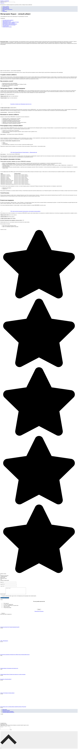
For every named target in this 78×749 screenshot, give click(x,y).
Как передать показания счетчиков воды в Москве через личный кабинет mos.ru (15, 654)
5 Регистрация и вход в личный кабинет (10, 23)
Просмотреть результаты (39, 611)
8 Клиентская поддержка (7, 26)
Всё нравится (6, 603)
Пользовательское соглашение (8, 711)
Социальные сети (6, 7)
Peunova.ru (2, 2)
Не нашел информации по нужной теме (11, 605)
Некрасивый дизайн (7, 607)
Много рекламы (7, 606)
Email (1, 584)
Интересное (5, 11)
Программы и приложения (7, 9)
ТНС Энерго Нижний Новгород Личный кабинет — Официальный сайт (24, 152)
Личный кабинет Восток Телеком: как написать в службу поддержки (12, 674)
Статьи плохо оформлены (8, 604)
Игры (4, 10)
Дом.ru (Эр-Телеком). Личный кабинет (7, 692)
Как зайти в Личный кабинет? (5, 679)
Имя (1, 582)
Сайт (1, 586)
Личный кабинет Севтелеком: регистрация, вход (9, 668)
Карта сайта (5, 709)
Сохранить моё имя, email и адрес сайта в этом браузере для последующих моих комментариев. (19, 595)
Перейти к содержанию (4, 0)
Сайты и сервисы (6, 6)
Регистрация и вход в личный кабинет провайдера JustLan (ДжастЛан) (13, 706)
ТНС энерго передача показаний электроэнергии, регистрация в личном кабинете (25, 211)
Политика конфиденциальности (8, 712)
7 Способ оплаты (6, 25)
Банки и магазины (6, 8)
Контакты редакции (6, 710)
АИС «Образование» (4, 640)
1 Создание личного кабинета (8, 20)
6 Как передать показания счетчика (9, 24)
